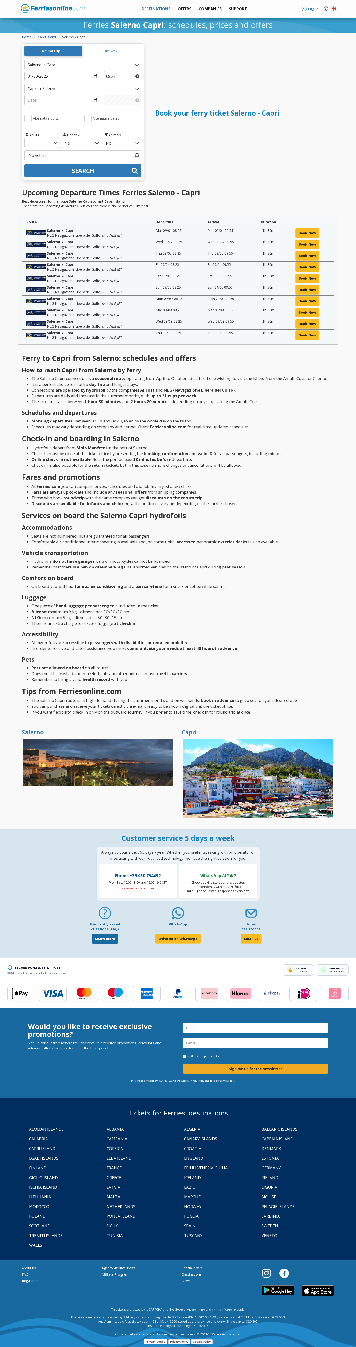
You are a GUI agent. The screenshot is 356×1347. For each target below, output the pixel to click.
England (193, 1158)
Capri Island (42, 1148)
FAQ (25, 1274)
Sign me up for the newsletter (255, 1068)
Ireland (270, 1177)
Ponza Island (121, 1216)
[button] (238, 9)
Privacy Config (155, 1341)
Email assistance (251, 926)
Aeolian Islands (46, 1129)
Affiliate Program (115, 1274)
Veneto (269, 1235)
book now (307, 233)
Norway (192, 1206)
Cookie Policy (202, 1341)
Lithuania (40, 1197)
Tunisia (115, 1235)
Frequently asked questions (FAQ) (105, 926)
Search (83, 171)
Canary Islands (200, 1139)
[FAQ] (105, 915)
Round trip (51, 51)
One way (110, 51)
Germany (271, 1168)
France (114, 1168)
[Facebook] (284, 1273)
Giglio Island (43, 1177)
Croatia (192, 1148)
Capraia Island (277, 1139)
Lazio (190, 1187)
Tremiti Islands (45, 1235)
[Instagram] (269, 1273)
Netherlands (121, 1206)
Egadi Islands (43, 1158)
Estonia (270, 1158)
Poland (37, 1216)
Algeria (192, 1129)
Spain (190, 1226)
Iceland (192, 1177)
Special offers (192, 1268)
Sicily (112, 1226)
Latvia (113, 1187)
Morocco (39, 1206)
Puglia (191, 1216)
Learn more (105, 938)
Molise (269, 1197)
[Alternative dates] (88, 118)
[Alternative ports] (28, 118)
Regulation (30, 1280)
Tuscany (193, 1235)
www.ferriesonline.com (53, 8)
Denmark (271, 1148)
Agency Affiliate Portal (119, 1268)
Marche (192, 1197)
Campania (117, 1139)
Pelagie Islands (278, 1206)
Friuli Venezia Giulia (206, 1168)
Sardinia (271, 1216)
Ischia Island (43, 1187)
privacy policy (211, 1056)
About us (29, 1268)
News (186, 1280)
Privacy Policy (195, 1310)
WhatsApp (178, 924)
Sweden (270, 1226)
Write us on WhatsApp (178, 938)
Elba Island (119, 1158)
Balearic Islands (279, 1129)
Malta (113, 1197)
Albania (115, 1129)
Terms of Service (219, 1080)
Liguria (269, 1187)
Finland (37, 1168)
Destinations (191, 1274)
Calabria (38, 1139)
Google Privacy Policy (192, 1080)
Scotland (39, 1226)
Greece (114, 1177)
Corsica (115, 1148)
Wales (35, 1245)
